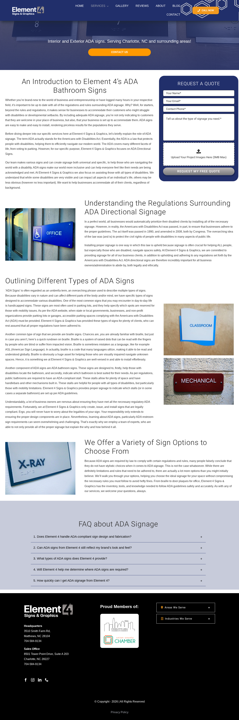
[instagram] (32, 680)
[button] (186, 607)
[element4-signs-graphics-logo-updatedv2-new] (48, 604)
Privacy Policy (119, 712)
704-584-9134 (32, 641)
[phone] (46, 680)
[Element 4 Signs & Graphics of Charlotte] (28, 5)
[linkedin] (39, 680)
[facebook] (25, 680)
